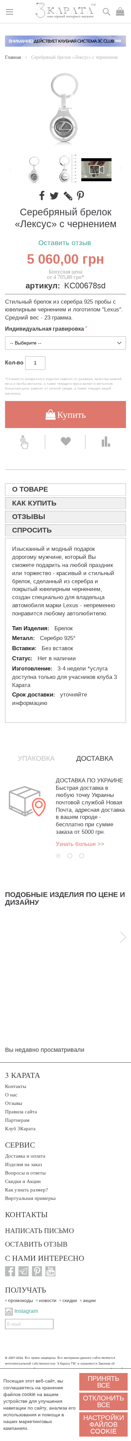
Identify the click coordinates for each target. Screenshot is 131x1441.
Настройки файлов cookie (103, 1424)
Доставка (94, 758)
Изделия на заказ (23, 1164)
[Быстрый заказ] (25, 442)
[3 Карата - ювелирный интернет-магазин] (65, 11)
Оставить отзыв (64, 242)
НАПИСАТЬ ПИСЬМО (39, 1230)
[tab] (65, 489)
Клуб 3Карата (20, 1128)
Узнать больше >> (80, 844)
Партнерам (17, 1120)
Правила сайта (21, 1111)
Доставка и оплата (25, 1156)
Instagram (26, 1311)
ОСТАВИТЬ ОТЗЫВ (36, 1244)
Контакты (15, 1086)
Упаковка (36, 758)
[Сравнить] (106, 442)
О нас (11, 1094)
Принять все (103, 1382)
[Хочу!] (65, 442)
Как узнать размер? (26, 1189)
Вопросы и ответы (25, 1173)
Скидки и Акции (23, 1181)
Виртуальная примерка (30, 1198)
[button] (65, 170)
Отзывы (13, 1103)
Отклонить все (103, 1401)
